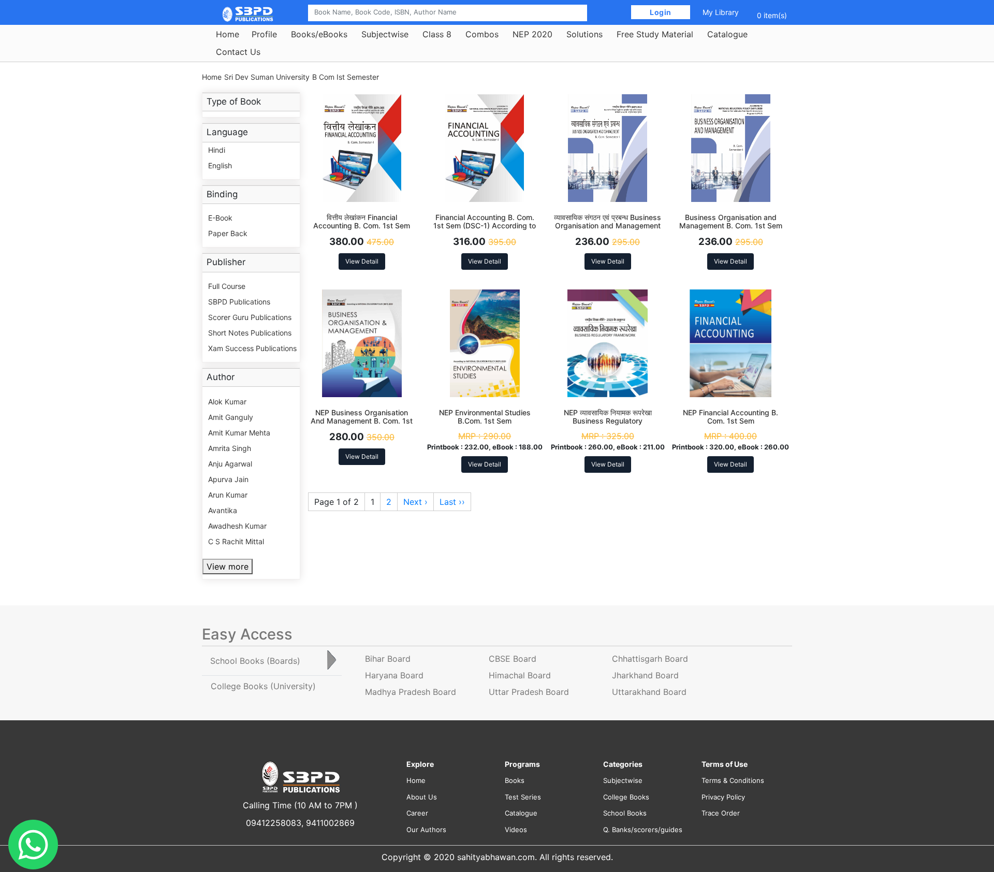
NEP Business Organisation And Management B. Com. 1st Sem (362, 421)
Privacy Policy (723, 797)
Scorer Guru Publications (249, 317)
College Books (626, 797)
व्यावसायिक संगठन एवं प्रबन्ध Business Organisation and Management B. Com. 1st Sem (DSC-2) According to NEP (607, 230)
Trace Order (720, 813)
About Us (421, 797)
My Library (721, 12)
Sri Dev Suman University (267, 76)
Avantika (222, 510)
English (220, 165)
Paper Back (227, 233)
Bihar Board (388, 658)
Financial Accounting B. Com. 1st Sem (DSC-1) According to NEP (484, 226)
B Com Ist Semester (345, 76)
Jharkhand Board (645, 675)
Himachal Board (520, 675)
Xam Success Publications (252, 348)
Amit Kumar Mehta (239, 432)
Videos (516, 829)
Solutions (584, 34)
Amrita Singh (229, 448)
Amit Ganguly (230, 417)
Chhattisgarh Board (650, 658)
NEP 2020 (532, 34)
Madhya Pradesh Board (410, 692)
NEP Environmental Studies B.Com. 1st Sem (485, 417)
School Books (625, 813)
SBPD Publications (239, 301)
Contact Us (238, 51)
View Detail (361, 261)
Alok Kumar (227, 401)
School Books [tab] (255, 661)
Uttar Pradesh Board (529, 692)
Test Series (523, 797)
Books (514, 780)
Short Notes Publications (249, 332)
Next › (415, 502)
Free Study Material (655, 34)
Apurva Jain (228, 479)
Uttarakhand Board (649, 692)
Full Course (226, 286)
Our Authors (426, 829)
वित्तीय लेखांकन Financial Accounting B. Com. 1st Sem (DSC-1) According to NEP (361, 226)
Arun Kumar (227, 494)
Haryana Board (394, 675)
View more (227, 566)
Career (417, 813)
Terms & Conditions (732, 780)
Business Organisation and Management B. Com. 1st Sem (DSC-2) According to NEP (730, 226)
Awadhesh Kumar (237, 525)
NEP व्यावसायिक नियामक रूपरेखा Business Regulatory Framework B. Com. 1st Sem (608, 421)
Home (227, 34)
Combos (482, 34)
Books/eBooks (319, 34)
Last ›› (452, 502)
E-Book (220, 217)
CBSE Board (512, 658)
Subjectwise (384, 34)
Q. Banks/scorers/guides (642, 829)
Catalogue (727, 34)
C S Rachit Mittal (236, 541)
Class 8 (436, 34)
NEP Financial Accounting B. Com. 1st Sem (730, 417)
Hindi (216, 150)
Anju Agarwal (230, 463)
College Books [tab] (263, 686)
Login (661, 12)
